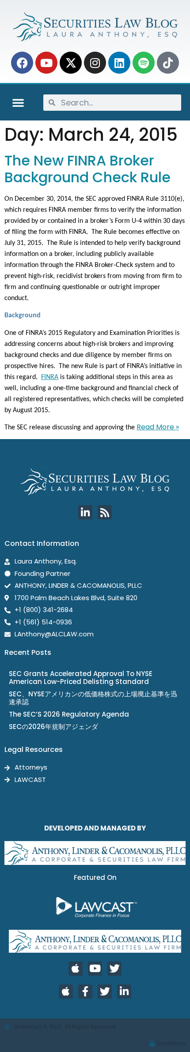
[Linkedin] (119, 63)
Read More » (158, 427)
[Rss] (105, 512)
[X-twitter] (71, 63)
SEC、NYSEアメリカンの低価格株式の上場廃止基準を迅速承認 (93, 697)
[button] (18, 102)
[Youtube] (46, 63)
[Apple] (75, 969)
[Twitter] (114, 969)
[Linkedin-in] (85, 512)
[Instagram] (95, 63)
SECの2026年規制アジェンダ (53, 726)
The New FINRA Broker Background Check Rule (87, 168)
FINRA (49, 377)
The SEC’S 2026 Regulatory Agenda (69, 714)
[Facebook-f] (85, 991)
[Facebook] (22, 63)
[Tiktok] (168, 63)
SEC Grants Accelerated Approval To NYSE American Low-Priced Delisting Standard (80, 677)
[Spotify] (144, 63)
